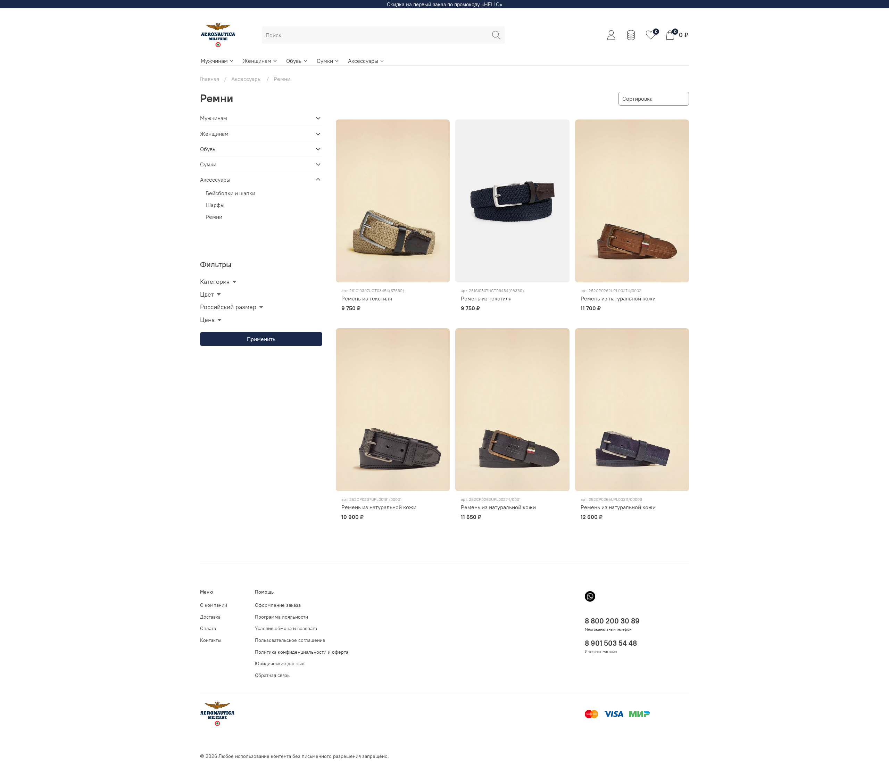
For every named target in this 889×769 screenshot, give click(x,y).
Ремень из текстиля (366, 298)
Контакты (210, 640)
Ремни (214, 216)
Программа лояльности (281, 617)
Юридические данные (280, 663)
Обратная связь (272, 675)
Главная (209, 78)
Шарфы (215, 204)
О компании (213, 605)
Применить (261, 339)
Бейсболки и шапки (230, 193)
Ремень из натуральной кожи (618, 298)
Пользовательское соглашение (290, 640)
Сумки (325, 60)
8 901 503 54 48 (611, 643)
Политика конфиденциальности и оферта (301, 652)
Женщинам (257, 60)
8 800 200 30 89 (612, 621)
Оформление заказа (278, 605)
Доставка (210, 617)
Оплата (208, 628)
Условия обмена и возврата (286, 628)
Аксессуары (363, 60)
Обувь (293, 60)
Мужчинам (214, 60)
